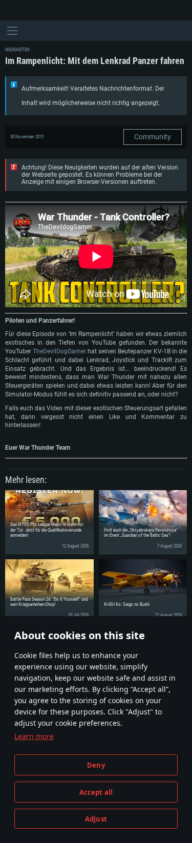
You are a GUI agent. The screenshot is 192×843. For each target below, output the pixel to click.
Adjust (96, 819)
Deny (96, 765)
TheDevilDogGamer (59, 351)
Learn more (34, 736)
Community (152, 137)
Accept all (96, 792)
